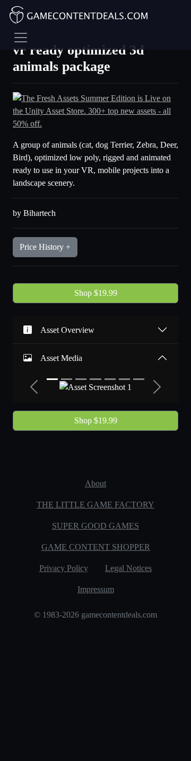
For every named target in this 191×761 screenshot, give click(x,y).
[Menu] (20, 38)
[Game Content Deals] (79, 15)
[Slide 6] (124, 379)
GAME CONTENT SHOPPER (95, 546)
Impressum (95, 589)
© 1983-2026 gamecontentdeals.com (95, 614)
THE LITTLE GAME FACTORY (95, 504)
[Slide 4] (95, 379)
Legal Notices (128, 568)
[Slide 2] (66, 379)
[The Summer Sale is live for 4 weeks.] (95, 110)
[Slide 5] (110, 379)
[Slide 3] (80, 379)
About (95, 483)
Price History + (45, 246)
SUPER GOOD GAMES (95, 525)
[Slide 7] (138, 379)
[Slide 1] (52, 379)
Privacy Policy (63, 568)
